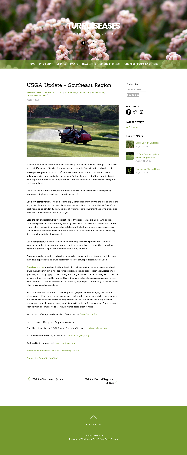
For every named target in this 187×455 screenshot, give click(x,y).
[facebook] (83, 42)
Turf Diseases (92, 435)
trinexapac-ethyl (36, 95)
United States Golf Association (44, 92)
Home (32, 64)
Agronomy (70, 92)
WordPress (85, 439)
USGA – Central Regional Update (94, 381)
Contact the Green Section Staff (42, 358)
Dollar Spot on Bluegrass (147, 142)
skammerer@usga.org (78, 335)
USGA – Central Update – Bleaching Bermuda (147, 156)
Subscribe (132, 84)
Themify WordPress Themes (105, 439)
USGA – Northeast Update (47, 379)
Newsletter (89, 64)
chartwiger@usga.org (96, 328)
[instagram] (93, 42)
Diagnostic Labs (110, 64)
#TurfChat (46, 64)
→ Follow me (132, 127)
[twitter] (88, 42)
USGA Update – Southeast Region (69, 85)
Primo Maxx (97, 92)
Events (74, 64)
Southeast (83, 92)
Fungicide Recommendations (141, 64)
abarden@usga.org (65, 343)
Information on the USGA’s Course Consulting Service (53, 350)
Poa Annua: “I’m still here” (148, 169)
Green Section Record (90, 314)
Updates (61, 64)
